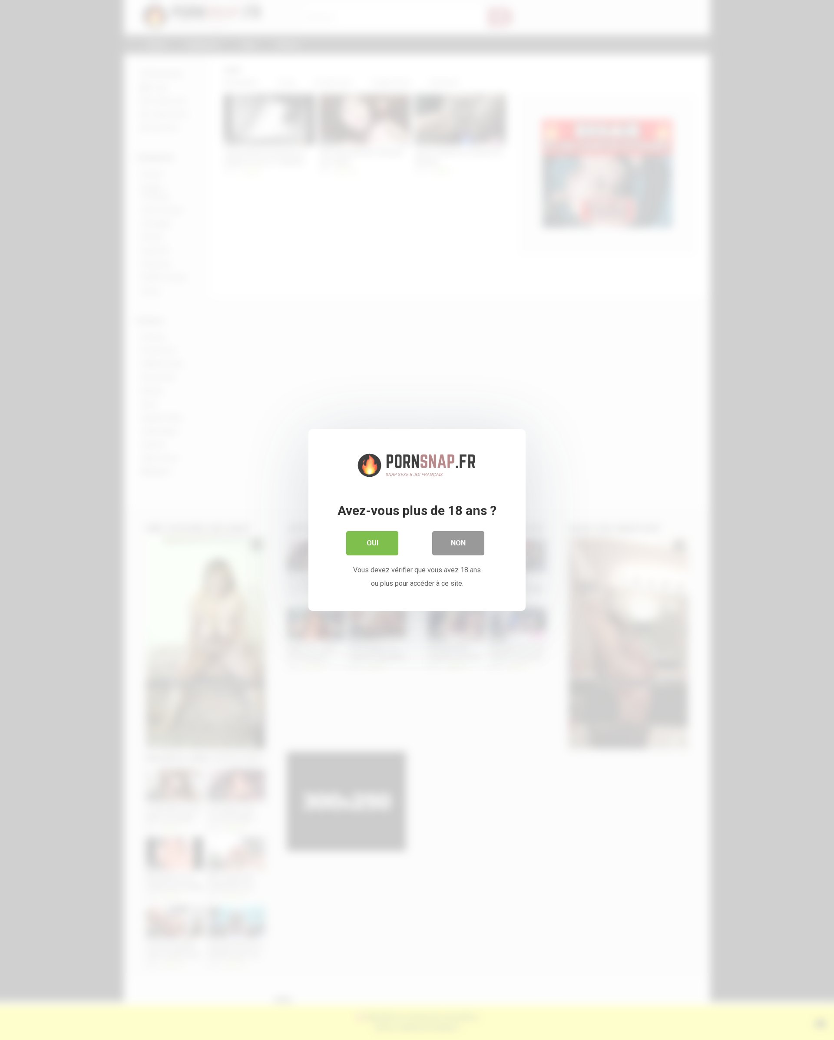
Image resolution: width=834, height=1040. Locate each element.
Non (458, 543)
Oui (372, 543)
